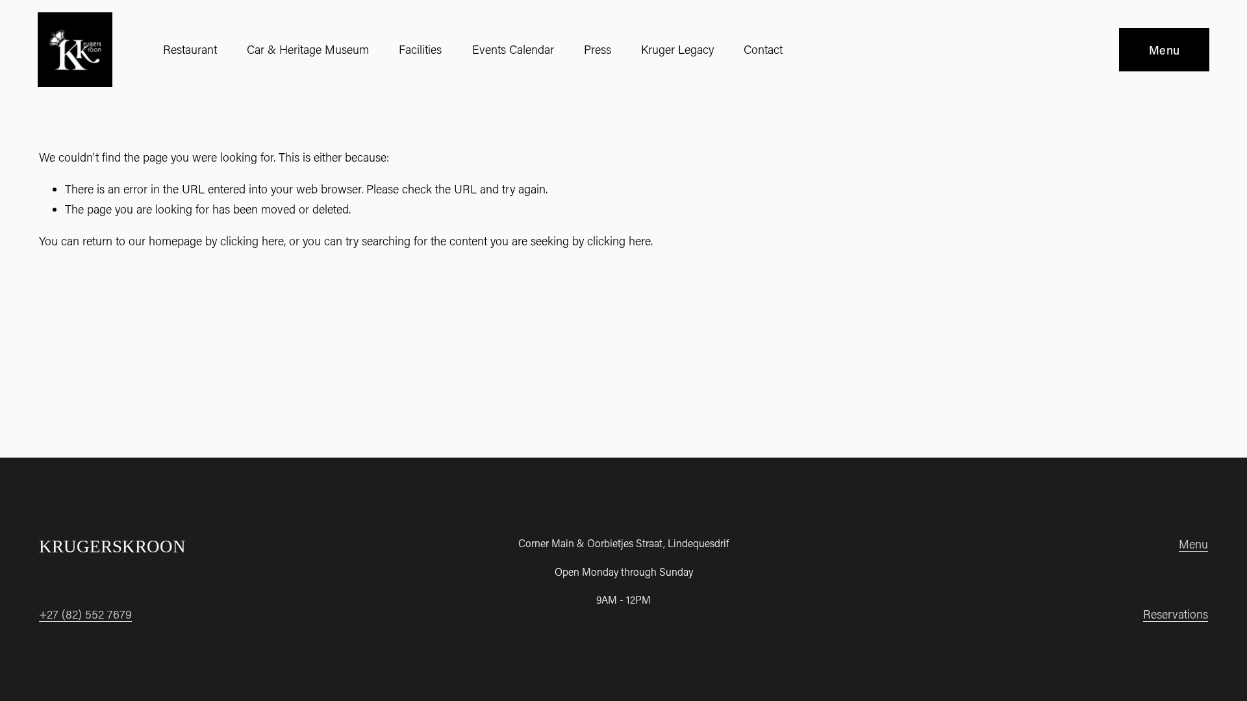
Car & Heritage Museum (308, 49)
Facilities (420, 49)
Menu (1164, 50)
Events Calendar (513, 49)
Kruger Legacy (677, 49)
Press (597, 49)
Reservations (1175, 614)
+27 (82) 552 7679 (85, 614)
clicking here (252, 241)
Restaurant (190, 49)
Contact (763, 49)
